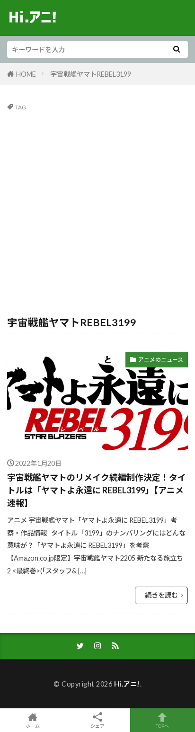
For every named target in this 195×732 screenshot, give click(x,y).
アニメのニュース (160, 359)
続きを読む (161, 595)
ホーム (33, 725)
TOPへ (162, 725)
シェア (97, 726)
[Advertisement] (97, 212)
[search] (176, 49)
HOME (26, 74)
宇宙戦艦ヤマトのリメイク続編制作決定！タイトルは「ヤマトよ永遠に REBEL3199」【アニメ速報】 (96, 490)
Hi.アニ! (127, 684)
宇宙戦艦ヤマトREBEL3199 (90, 74)
